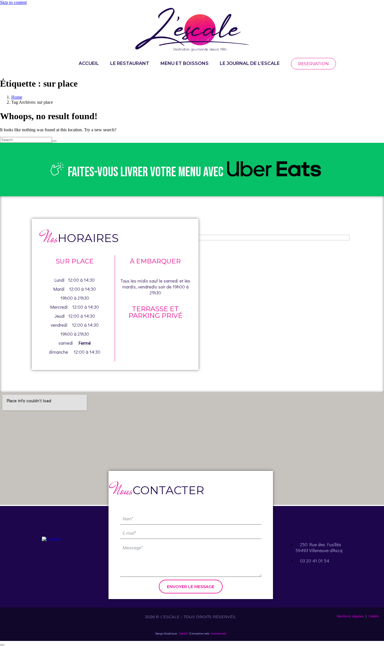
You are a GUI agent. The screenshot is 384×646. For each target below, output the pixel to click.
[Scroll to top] (2, 645)
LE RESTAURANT (129, 63)
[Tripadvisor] (66, 560)
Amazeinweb (218, 633)
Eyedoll (183, 633)
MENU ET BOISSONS (185, 63)
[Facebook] (36, 560)
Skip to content (13, 2)
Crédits (373, 616)
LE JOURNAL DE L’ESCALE (250, 63)
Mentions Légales (350, 616)
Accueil (89, 63)
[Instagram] (51, 560)
